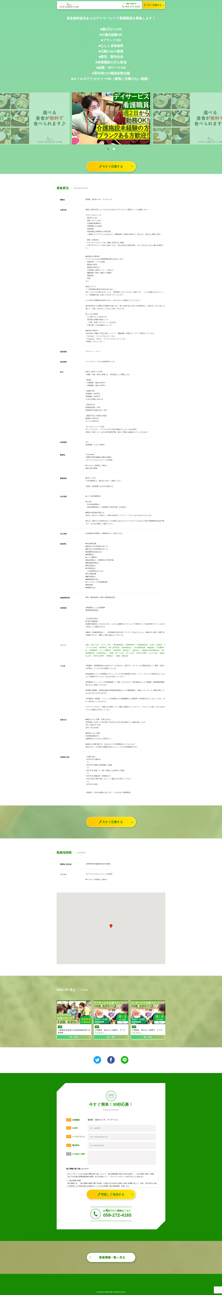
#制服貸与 (151, 647)
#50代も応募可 (141, 653)
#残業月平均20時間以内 (150, 650)
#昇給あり (126, 650)
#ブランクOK (106, 645)
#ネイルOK (130, 653)
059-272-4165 (132, 6)
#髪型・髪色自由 (122, 656)
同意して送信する (113, 1194)
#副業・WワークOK (116, 653)
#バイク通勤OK (105, 650)
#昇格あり (110, 656)
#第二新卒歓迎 (114, 647)
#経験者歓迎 (130, 645)
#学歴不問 (117, 650)
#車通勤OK (93, 650)
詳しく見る (74, 1037)
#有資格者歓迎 (118, 645)
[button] (151, 120)
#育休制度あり (127, 647)
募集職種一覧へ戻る (112, 1257)
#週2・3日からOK (92, 645)
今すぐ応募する (154, 5)
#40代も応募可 (98, 656)
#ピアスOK (153, 653)
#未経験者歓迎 (142, 645)
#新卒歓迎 (102, 647)
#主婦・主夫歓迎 (156, 645)
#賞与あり (136, 650)
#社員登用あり (102, 653)
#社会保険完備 (139, 647)
